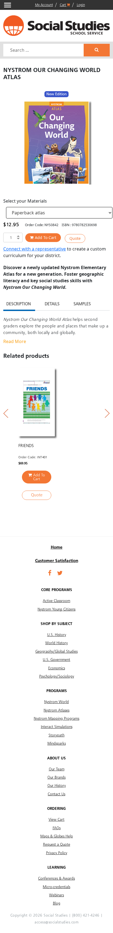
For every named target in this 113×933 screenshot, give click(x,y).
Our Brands (56, 777)
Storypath (56, 735)
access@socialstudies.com (56, 922)
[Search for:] (44, 50)
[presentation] (5, 413)
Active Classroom (56, 601)
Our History (56, 786)
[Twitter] (60, 574)
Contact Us (56, 794)
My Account (44, 5)
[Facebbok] (50, 574)
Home (57, 547)
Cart (63, 5)
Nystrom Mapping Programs (56, 719)
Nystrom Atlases (56, 710)
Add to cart (45, 237)
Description (18, 304)
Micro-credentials (56, 887)
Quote (75, 238)
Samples (82, 304)
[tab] (18, 305)
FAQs (57, 828)
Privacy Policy (56, 853)
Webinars (56, 895)
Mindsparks (56, 743)
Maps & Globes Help (56, 836)
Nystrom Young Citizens (56, 609)
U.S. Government (56, 660)
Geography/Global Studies (56, 651)
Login (81, 5)
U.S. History (56, 635)
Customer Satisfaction (56, 561)
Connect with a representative (34, 249)
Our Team (56, 769)
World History (56, 643)
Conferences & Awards (56, 878)
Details (52, 304)
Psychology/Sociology (56, 676)
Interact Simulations (56, 727)
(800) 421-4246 (86, 915)
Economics (56, 668)
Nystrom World (56, 702)
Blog (56, 903)
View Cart (56, 820)
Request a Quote (56, 844)
